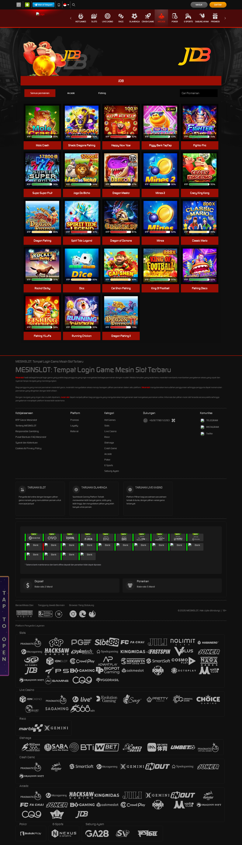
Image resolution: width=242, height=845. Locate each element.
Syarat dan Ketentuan (27, 442)
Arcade (161, 21)
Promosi (215, 21)
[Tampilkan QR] (173, 420)
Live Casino (107, 21)
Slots (94, 21)
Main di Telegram (45, 4)
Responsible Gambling (27, 431)
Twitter (209, 433)
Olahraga (134, 21)
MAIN (45, 122)
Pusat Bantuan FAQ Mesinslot (31, 437)
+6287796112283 (159, 420)
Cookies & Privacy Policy (28, 448)
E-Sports (188, 21)
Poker (175, 21)
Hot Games (80, 21)
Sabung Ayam (202, 21)
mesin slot (65, 397)
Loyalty (74, 425)
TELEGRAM (212, 420)
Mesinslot (20, 377)
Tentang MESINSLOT (26, 425)
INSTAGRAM (212, 427)
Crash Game (148, 21)
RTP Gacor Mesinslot (26, 420)
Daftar (218, 4)
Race (121, 21)
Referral (74, 431)
